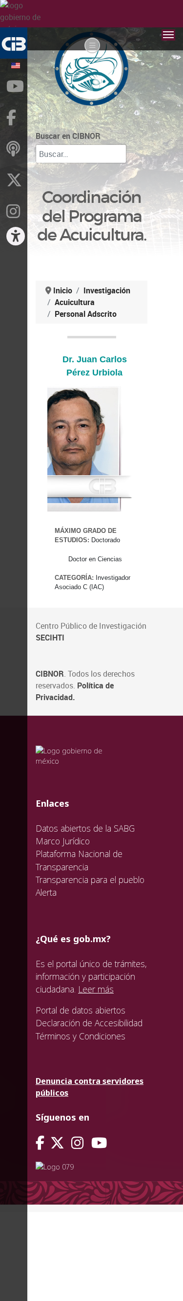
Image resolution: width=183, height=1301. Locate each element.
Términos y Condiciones (80, 1036)
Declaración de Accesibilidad (89, 1023)
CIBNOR (50, 673)
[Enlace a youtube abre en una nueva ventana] (99, 1143)
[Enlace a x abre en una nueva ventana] (60, 1143)
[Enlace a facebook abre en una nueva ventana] (40, 1143)
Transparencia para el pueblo (90, 879)
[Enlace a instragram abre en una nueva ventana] (77, 1143)
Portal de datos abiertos (80, 1010)
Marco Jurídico (63, 841)
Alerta (46, 892)
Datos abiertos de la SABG (85, 828)
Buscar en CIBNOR (68, 136)
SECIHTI (50, 637)
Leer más (96, 989)
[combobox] (81, 153)
